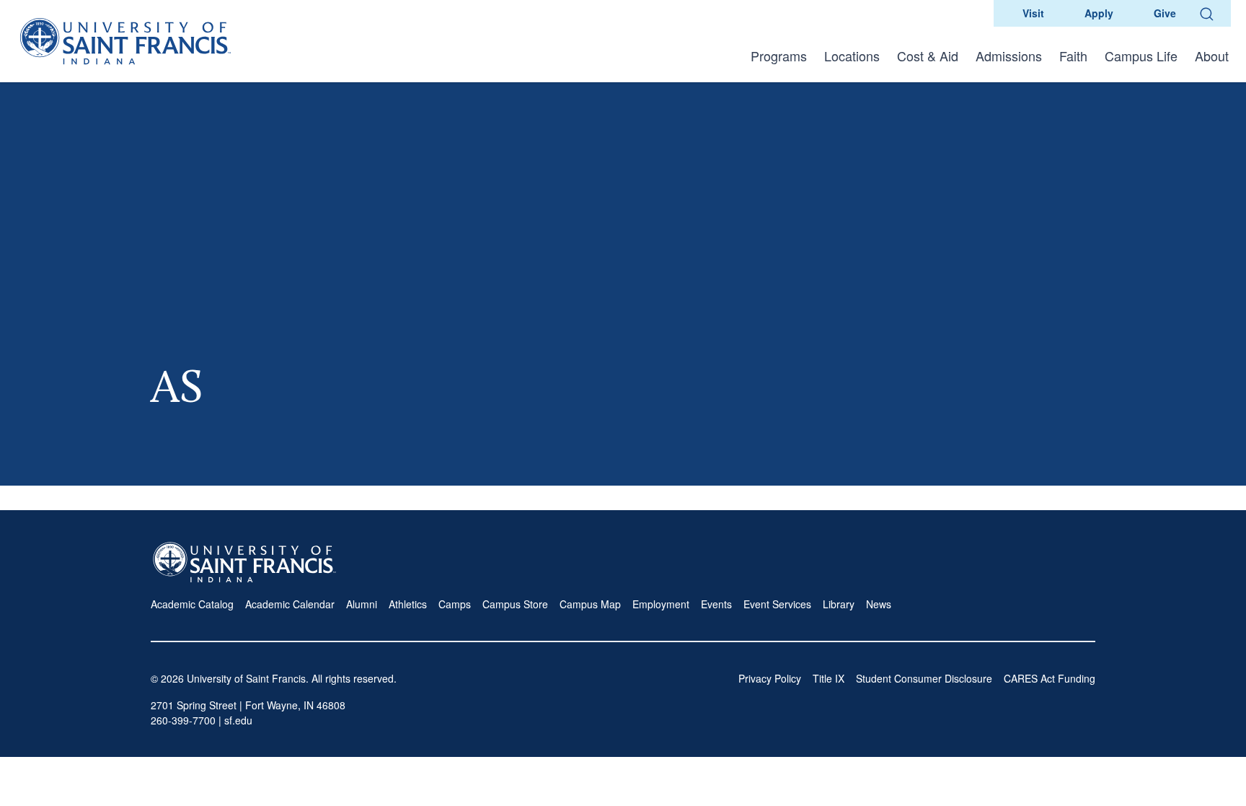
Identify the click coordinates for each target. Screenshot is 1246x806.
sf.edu (238, 720)
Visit (1033, 13)
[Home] (125, 41)
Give (1165, 13)
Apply (1098, 13)
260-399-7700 (183, 720)
